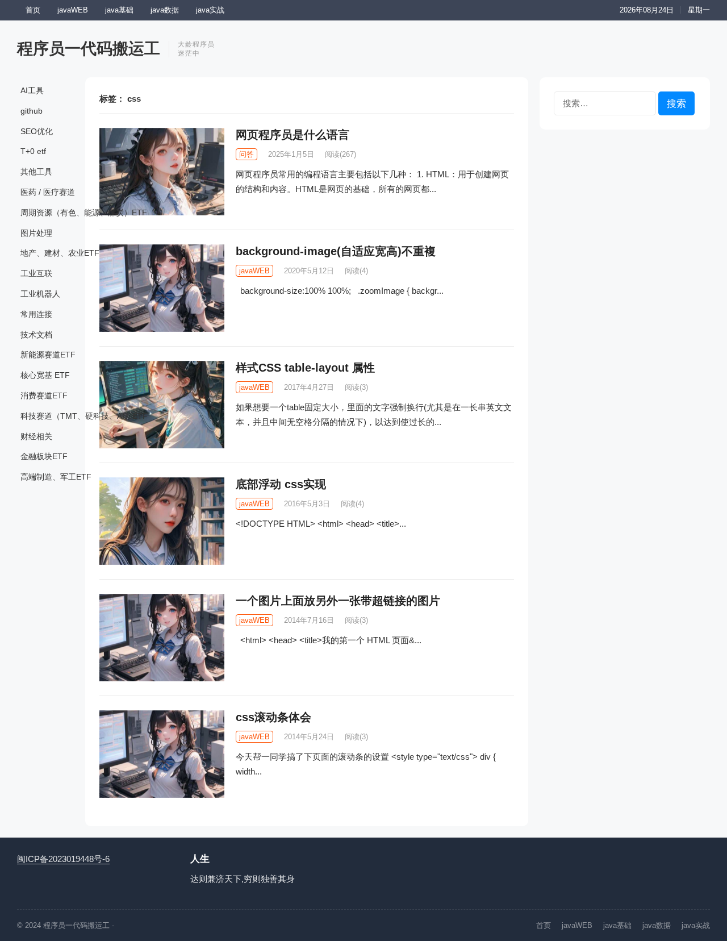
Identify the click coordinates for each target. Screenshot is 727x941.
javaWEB (72, 10)
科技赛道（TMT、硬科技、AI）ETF (84, 415)
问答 (246, 154)
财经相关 (36, 436)
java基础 (119, 10)
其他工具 (36, 171)
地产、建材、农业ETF (59, 252)
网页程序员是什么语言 (292, 134)
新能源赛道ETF (48, 354)
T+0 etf (33, 151)
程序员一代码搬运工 (88, 48)
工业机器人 (40, 293)
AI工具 (32, 90)
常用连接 (36, 314)
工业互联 (36, 273)
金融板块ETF (44, 456)
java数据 (165, 10)
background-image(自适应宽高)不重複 (336, 251)
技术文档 (36, 334)
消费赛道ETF (44, 395)
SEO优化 (36, 131)
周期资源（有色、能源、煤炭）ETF (83, 212)
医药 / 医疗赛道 (47, 192)
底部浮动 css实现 (281, 484)
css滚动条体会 (273, 717)
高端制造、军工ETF (55, 476)
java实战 (210, 10)
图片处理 (36, 233)
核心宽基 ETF (45, 375)
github (31, 110)
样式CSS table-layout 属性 (305, 367)
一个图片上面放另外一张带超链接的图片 (338, 600)
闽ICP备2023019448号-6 (63, 859)
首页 (33, 10)
